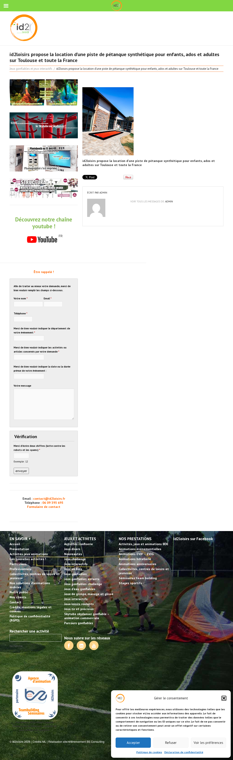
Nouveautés (73, 554)
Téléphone (20, 313)
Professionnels (20, 569)
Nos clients (18, 597)
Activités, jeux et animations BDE (143, 544)
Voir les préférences (208, 742)
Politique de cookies (149, 752)
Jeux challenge (75, 559)
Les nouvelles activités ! (28, 559)
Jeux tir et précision (79, 609)
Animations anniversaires (137, 564)
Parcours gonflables (78, 623)
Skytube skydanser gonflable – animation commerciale (86, 616)
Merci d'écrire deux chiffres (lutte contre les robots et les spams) (39, 448)
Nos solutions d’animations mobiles (30, 585)
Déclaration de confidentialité (183, 752)
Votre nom (21, 298)
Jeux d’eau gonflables (79, 589)
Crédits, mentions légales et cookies (31, 609)
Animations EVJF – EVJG (136, 554)
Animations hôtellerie (135, 559)
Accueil (15, 544)
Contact (15, 602)
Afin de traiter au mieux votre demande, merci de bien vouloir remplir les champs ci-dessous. (42, 288)
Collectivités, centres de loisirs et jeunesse (35, 576)
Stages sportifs (130, 583)
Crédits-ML (39, 741)
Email (47, 298)
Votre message (22, 385)
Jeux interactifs (76, 564)
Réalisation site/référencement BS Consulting (76, 741)
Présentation (19, 549)
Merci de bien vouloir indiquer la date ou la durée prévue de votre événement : (42, 368)
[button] (224, 698)
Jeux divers (72, 549)
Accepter (133, 742)
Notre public (19, 592)
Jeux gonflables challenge (83, 584)
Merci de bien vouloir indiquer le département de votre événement (42, 330)
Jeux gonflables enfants (81, 579)
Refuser (171, 742)
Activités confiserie (78, 544)
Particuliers (18, 564)
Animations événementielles (140, 549)
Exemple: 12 (21, 461)
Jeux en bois (73, 569)
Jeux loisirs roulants (79, 604)
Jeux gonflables (75, 574)
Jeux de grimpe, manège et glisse (88, 594)
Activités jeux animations (29, 554)
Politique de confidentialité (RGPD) (30, 618)
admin (103, 192)
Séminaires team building (138, 578)
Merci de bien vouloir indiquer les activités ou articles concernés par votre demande (40, 349)
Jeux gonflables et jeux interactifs (31, 69)
